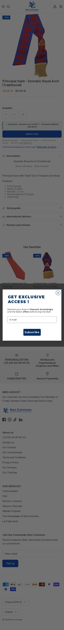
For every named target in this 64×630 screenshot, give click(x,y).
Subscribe (32, 332)
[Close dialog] (58, 292)
